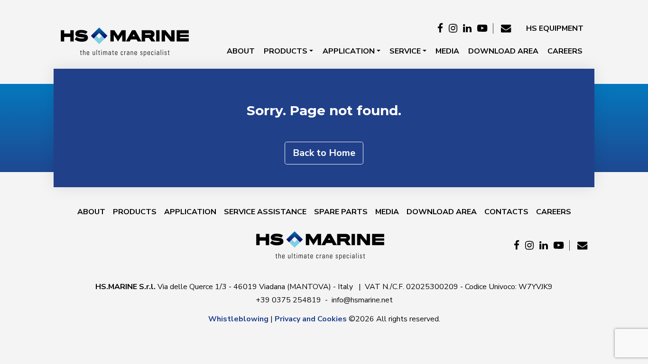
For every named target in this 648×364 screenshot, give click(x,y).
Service (405, 51)
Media (447, 51)
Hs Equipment (554, 28)
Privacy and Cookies (311, 319)
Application (349, 51)
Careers (565, 51)
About (241, 51)
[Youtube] (482, 28)
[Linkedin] (467, 28)
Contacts (506, 212)
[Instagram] (453, 28)
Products (285, 51)
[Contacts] (506, 28)
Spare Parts (341, 212)
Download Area (503, 51)
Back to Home (324, 152)
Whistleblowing (238, 319)
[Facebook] (440, 28)
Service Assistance (265, 212)
